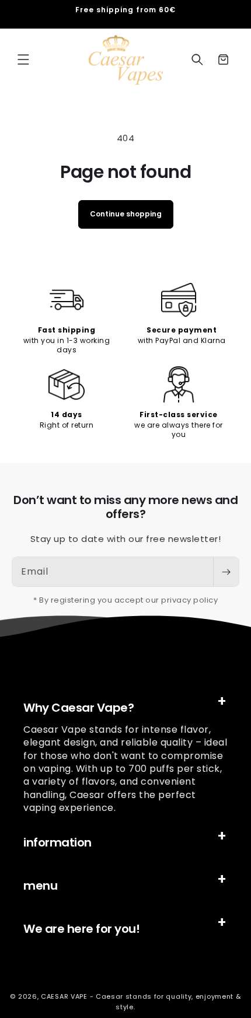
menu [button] (40, 885)
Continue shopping (126, 214)
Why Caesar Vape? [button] (78, 707)
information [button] (57, 842)
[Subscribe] (226, 572)
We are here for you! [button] (81, 929)
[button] (23, 59)
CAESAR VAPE (64, 996)
